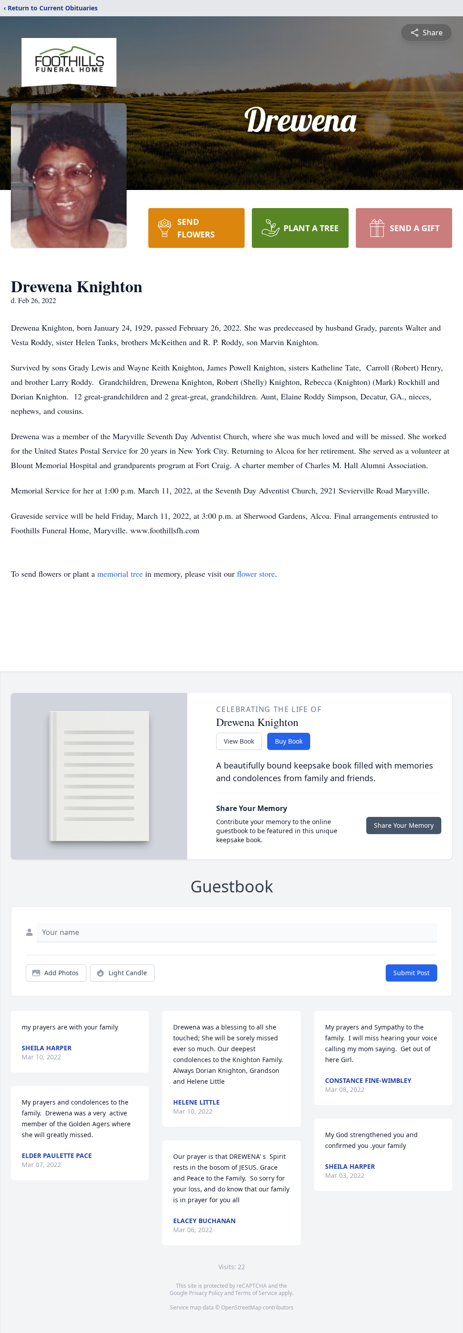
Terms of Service (256, 1293)
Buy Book (288, 741)
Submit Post (411, 972)
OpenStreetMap (241, 1307)
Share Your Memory (404, 825)
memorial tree (120, 573)
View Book (239, 741)
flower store (256, 573)
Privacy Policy (206, 1293)
